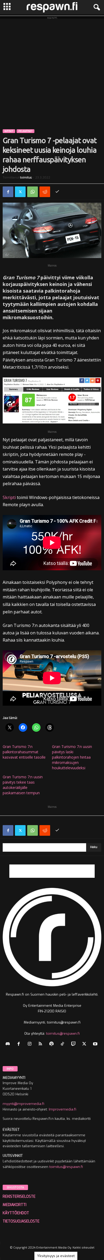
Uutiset (9, 131)
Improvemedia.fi (62, 1109)
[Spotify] (52, 1044)
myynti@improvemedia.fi (23, 1103)
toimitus (26, 178)
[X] (20, 191)
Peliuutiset (25, 131)
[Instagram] (30, 1044)
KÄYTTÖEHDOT (16, 1213)
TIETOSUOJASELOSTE (21, 1221)
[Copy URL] (57, 191)
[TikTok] (63, 1044)
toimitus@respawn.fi (63, 1033)
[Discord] (8, 1044)
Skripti (9, 497)
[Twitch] (74, 1044)
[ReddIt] (44, 191)
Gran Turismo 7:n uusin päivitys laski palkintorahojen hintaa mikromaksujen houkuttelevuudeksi (72, 757)
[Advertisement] (52, 70)
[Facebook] (8, 191)
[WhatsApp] (32, 191)
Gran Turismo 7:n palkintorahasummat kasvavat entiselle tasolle (24, 752)
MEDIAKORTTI (14, 1204)
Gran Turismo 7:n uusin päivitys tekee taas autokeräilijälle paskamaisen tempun (23, 784)
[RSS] (41, 1044)
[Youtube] (96, 1044)
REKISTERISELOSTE (19, 1196)
